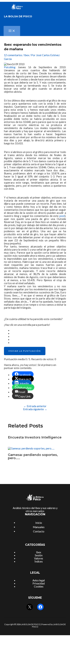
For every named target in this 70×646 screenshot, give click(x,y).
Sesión (39, 555)
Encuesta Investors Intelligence (35, 437)
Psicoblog (9, 67)
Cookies (38, 586)
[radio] (38, 330)
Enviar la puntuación (25, 351)
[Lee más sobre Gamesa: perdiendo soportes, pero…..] (31, 448)
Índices (38, 561)
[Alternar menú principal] (12, 31)
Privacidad (38, 583)
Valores (38, 558)
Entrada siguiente (35, 409)
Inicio (38, 522)
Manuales (39, 527)
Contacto (38, 531)
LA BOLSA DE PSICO (18, 16)
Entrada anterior (35, 406)
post (62, 215)
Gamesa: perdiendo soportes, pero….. (33, 456)
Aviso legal (38, 580)
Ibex (26, 55)
